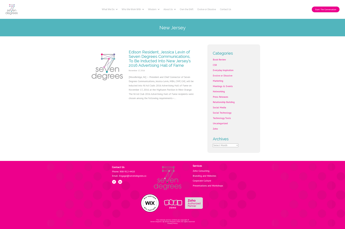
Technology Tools (222, 118)
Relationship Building (224, 102)
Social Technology (222, 112)
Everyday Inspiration (223, 70)
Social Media (219, 107)
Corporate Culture (202, 180)
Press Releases (220, 96)
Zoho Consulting (201, 170)
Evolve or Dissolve (222, 75)
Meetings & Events (223, 86)
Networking (219, 91)
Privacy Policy (173, 223)
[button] (326, 9)
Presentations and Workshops (208, 185)
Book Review (219, 59)
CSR (215, 64)
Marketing (218, 80)
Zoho (215, 128)
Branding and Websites (204, 175)
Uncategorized (220, 123)
